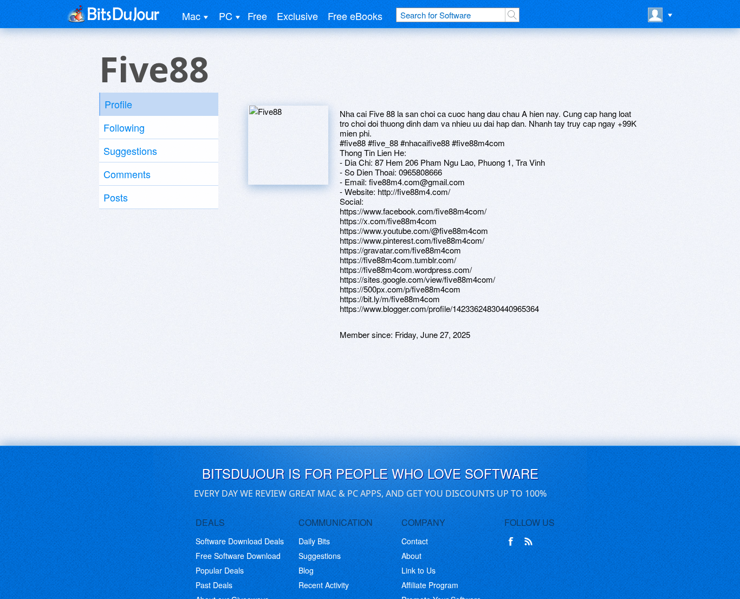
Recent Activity (323, 585)
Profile (118, 104)
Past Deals (214, 585)
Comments (127, 174)
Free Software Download (238, 555)
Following (124, 127)
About (411, 555)
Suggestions (130, 151)
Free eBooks (355, 16)
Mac (191, 16)
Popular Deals (220, 570)
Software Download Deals (240, 541)
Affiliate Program (429, 585)
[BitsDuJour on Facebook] (513, 542)
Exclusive (297, 16)
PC (225, 16)
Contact (414, 541)
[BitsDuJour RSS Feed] (530, 542)
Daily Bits (314, 541)
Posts (115, 197)
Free (257, 16)
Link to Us (418, 570)
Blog (306, 570)
